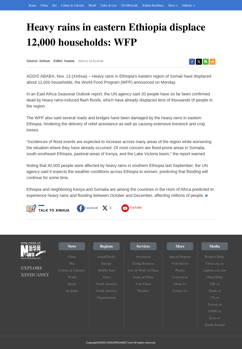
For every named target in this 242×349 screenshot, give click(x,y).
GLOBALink (129, 5)
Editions (187, 5)
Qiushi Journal (215, 324)
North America (106, 283)
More (171, 5)
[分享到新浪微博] (212, 62)
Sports (71, 283)
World (92, 5)
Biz (54, 5)
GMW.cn (214, 311)
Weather (143, 290)
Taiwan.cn (215, 304)
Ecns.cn (214, 318)
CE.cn (214, 297)
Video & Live (108, 5)
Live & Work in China (143, 270)
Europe (106, 263)
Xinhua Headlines (153, 5)
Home (32, 5)
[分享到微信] (206, 62)
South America (106, 290)
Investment (143, 256)
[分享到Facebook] (192, 62)
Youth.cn (215, 290)
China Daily (214, 277)
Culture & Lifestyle (72, 5)
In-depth (72, 290)
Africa (106, 277)
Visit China (143, 283)
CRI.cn (215, 283)
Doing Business (143, 263)
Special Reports (180, 256)
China (44, 5)
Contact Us (180, 290)
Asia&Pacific (106, 256)
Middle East (106, 270)
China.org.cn (214, 263)
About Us (180, 283)
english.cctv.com (214, 270)
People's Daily (214, 256)
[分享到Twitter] (199, 62)
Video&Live (179, 263)
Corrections (180, 277)
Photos (180, 270)
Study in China (143, 277)
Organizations (106, 297)
